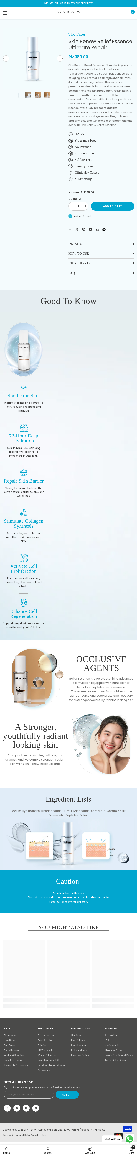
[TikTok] (26, 1108)
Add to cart (112, 206)
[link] (24, 349)
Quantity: (74, 199)
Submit (67, 1094)
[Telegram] (90, 228)
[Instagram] (16, 1108)
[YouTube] (35, 1108)
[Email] (97, 228)
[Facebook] (70, 228)
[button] (6, 58)
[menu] (5, 13)
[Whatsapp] (104, 228)
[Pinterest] (83, 228)
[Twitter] (76, 228)
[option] (33, 58)
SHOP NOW (87, 3)
